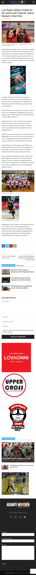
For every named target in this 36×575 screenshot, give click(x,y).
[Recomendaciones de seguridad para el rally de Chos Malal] (6, 288)
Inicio (3, 6)
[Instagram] (15, 517)
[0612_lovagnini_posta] (16, 372)
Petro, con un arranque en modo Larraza (9, 257)
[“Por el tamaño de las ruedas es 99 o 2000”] (18, 452)
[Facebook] (11, 517)
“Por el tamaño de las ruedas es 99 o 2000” (17, 458)
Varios (7, 6)
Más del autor (20, 265)
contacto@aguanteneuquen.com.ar (18, 512)
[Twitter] (24, 517)
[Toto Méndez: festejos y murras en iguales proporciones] (5, 467)
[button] (33, 2)
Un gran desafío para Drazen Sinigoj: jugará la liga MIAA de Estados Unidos (26, 257)
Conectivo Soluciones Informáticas (23, 573)
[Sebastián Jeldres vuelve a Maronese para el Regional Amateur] (6, 272)
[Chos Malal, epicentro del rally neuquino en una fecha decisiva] (6, 280)
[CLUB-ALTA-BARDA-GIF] (15, 494)
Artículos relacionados (8, 265)
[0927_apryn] (18, 433)
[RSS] (20, 517)
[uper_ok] (14, 397)
